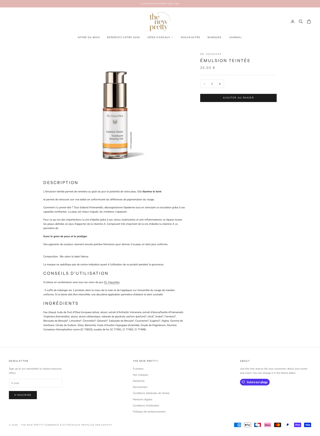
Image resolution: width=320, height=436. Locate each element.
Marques (214, 37)
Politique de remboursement (149, 411)
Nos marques (140, 375)
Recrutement (140, 387)
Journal (235, 37)
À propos (138, 368)
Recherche (138, 381)
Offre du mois (89, 37)
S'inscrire (22, 395)
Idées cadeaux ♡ (160, 37)
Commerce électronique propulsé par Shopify (78, 425)
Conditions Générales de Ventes (151, 393)
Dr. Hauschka (211, 54)
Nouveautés (190, 37)
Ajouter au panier (238, 98)
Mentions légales (142, 399)
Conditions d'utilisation (146, 405)
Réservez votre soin (123, 37)
